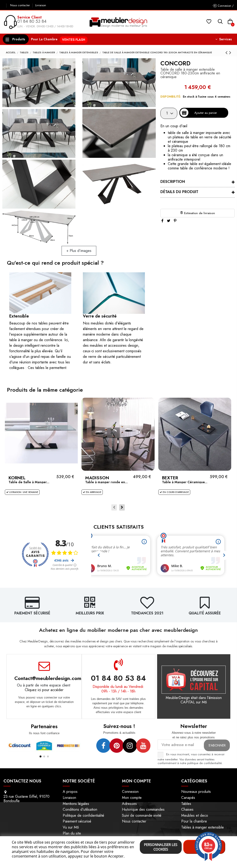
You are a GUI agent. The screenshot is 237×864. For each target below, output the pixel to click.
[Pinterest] (175, 220)
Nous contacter (20, 5)
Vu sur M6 (71, 827)
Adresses (129, 803)
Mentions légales (76, 803)
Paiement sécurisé (77, 821)
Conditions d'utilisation (80, 809)
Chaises (187, 809)
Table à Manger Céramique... (184, 482)
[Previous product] (227, 52)
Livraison (40, 5)
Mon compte (132, 797)
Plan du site (72, 833)
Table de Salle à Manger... (29, 482)
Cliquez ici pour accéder (44, 689)
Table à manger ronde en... (106, 482)
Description (172, 181)
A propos (70, 791)
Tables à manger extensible (202, 827)
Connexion (130, 791)
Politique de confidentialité (83, 815)
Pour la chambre (194, 821)
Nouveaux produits (196, 791)
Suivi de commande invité (141, 815)
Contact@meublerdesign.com (47, 678)
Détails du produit (179, 192)
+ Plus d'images (78, 250)
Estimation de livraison (199, 213)
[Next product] (230, 52)
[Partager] (162, 220)
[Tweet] (168, 220)
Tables (186, 803)
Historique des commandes (143, 809)
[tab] (197, 182)
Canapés (188, 797)
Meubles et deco (194, 815)
